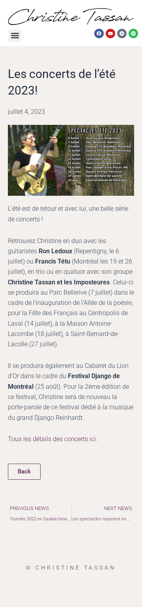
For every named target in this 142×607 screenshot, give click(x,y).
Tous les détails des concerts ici (52, 439)
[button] (14, 35)
